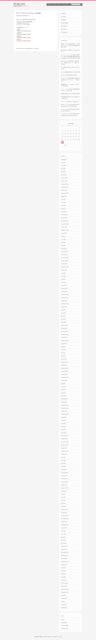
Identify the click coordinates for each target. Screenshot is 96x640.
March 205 (63, 595)
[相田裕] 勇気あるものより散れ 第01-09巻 (70, 93)
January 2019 (64, 438)
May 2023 (63, 279)
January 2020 (64, 402)
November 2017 (64, 481)
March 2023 (63, 285)
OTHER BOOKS (64, 23)
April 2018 (63, 466)
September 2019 (65, 414)
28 (73, 139)
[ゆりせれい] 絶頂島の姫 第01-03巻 (69, 75)
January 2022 (64, 328)
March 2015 (63, 580)
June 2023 (63, 276)
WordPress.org (64, 628)
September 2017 (65, 488)
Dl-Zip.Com (19, 4)
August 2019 (64, 417)
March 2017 (63, 506)
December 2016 (64, 515)
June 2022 (63, 313)
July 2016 (63, 531)
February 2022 (64, 325)
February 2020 (64, 398)
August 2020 (64, 380)
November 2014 (64, 592)
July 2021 (63, 346)
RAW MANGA (24, 48)
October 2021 (64, 337)
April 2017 (63, 503)
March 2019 (63, 432)
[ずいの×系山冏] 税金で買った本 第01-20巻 (70, 72)
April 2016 (63, 540)
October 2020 (64, 374)
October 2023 (64, 263)
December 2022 (64, 294)
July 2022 (63, 309)
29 (76, 139)
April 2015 (63, 577)
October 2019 (64, 411)
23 (78, 136)
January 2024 (64, 254)
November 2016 (64, 518)
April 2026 (63, 171)
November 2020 (64, 371)
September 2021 (65, 340)
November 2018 (64, 445)
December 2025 (64, 184)
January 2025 (64, 217)
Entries (63, 622)
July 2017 (63, 494)
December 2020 (64, 368)
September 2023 (65, 266)
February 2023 (64, 288)
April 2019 (63, 429)
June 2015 (63, 570)
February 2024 (64, 251)
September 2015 (65, 561)
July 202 (63, 601)
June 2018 (63, 460)
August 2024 (64, 233)
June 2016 (63, 534)
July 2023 (63, 273)
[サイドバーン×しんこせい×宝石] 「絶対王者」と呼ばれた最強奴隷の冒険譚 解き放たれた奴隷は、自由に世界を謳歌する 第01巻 (70, 56)
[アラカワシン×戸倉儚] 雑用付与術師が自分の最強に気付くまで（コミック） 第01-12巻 (70, 80)
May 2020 (63, 389)
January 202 (64, 604)
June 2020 (63, 386)
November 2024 (64, 224)
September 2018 (65, 451)
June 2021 (63, 349)
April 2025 (63, 208)
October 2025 (64, 190)
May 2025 (63, 205)
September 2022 (65, 303)
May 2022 (63, 316)
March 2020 (63, 395)
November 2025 (64, 187)
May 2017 (63, 500)
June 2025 (63, 202)
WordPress (55, 636)
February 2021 (64, 362)
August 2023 (64, 270)
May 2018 (63, 463)
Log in (62, 619)
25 (65, 139)
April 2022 (63, 319)
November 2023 (64, 260)
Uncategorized (64, 32)
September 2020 (65, 377)
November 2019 (64, 408)
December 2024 (64, 220)
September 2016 (65, 524)
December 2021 (64, 331)
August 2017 (64, 491)
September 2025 (65, 193)
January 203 (64, 598)
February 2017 (64, 509)
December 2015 (64, 552)
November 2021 (64, 334)
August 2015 (64, 564)
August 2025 (64, 196)
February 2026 (64, 177)
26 (68, 139)
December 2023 (64, 257)
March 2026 (63, 174)
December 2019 (64, 405)
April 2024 (63, 245)
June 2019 (63, 423)
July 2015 (63, 567)
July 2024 (63, 236)
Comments (64, 625)
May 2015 (63, 573)
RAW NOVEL (64, 29)
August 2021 (64, 343)
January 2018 (64, 475)
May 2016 (63, 537)
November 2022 (64, 297)
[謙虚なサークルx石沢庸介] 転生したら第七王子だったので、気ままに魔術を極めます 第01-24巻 (70, 45)
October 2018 (64, 448)
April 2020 (63, 392)
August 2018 (64, 454)
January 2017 (64, 512)
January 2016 (64, 549)
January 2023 (64, 291)
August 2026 (64, 159)
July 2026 (63, 162)
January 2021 (64, 365)
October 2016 (64, 521)
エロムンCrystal (35, 48)
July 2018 (63, 457)
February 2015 (64, 583)
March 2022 (63, 322)
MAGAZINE (63, 19)
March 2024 (63, 248)
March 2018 (63, 469)
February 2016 (64, 546)
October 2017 (64, 484)
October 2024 (64, 227)
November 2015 (64, 555)
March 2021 (63, 359)
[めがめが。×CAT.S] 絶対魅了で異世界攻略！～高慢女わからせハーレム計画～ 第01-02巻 (70, 63)
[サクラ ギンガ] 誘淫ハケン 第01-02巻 (69, 101)
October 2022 (64, 300)
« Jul (65, 145)
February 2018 (64, 472)
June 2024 (63, 239)
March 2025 (63, 211)
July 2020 (63, 383)
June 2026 (63, 165)
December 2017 (64, 478)
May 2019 (63, 426)
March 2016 (63, 543)
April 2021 (63, 356)
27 (70, 139)
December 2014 (64, 589)
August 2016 (64, 527)
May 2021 (63, 352)
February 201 (64, 607)
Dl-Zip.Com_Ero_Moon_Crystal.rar (24, 30)
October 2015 (64, 558)
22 (76, 136)
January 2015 (64, 586)
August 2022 (64, 306)
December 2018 (64, 441)
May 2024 (63, 242)
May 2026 (63, 168)
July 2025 (63, 199)
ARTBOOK (63, 16)
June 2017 (63, 497)
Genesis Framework (47, 636)
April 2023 (63, 282)
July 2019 (63, 420)
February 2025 (64, 214)
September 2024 (65, 230)
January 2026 (64, 181)
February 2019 (64, 435)
